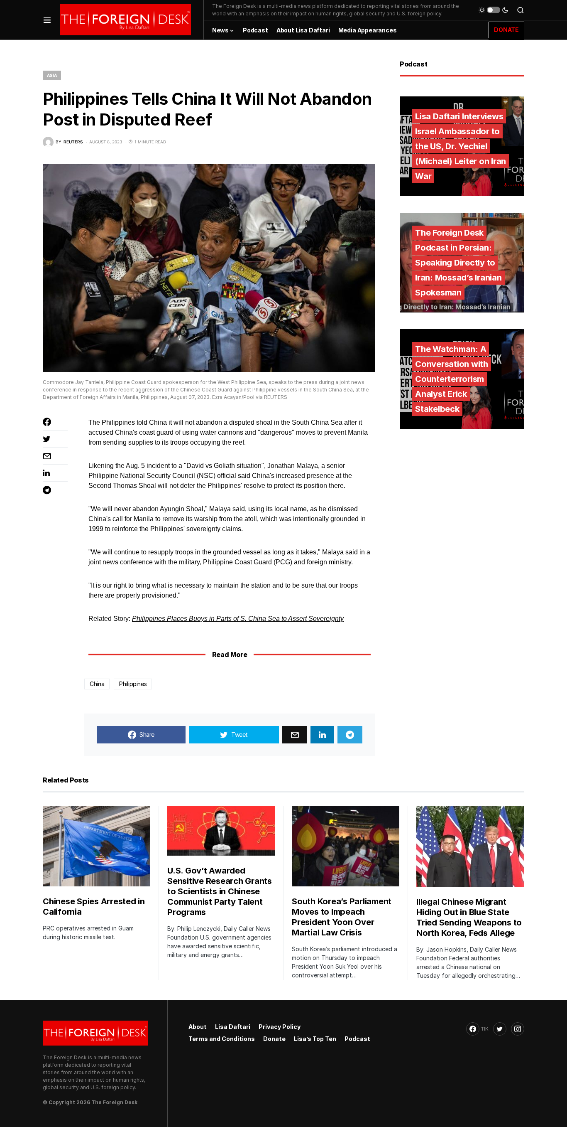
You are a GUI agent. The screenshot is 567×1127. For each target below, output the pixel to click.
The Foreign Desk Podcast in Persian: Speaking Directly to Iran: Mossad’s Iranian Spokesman (458, 263)
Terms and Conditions (221, 1038)
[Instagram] (517, 1029)
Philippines (133, 683)
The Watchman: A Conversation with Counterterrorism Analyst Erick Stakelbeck (451, 379)
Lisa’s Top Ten (315, 1038)
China (97, 683)
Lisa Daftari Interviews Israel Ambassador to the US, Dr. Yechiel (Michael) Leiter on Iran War (460, 146)
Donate (274, 1038)
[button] (47, 19)
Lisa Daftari (232, 1026)
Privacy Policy (280, 1026)
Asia (52, 75)
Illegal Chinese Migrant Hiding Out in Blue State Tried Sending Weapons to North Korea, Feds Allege (469, 917)
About (197, 1026)
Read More (229, 654)
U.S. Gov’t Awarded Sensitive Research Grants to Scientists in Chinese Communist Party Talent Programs (219, 891)
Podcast (357, 1038)
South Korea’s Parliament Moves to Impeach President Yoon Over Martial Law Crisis (341, 917)
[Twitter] (499, 1029)
